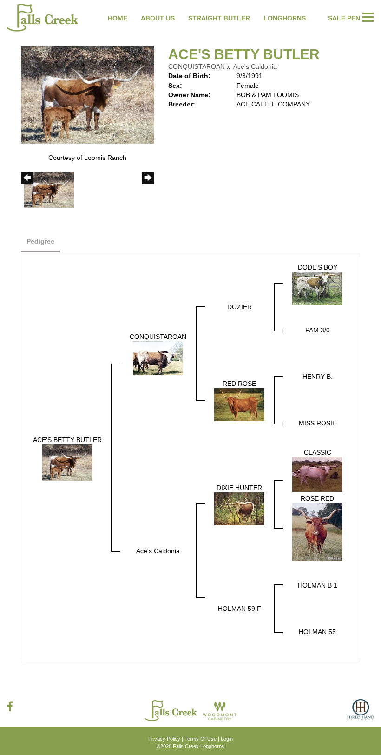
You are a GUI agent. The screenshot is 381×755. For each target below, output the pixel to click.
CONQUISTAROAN (196, 66)
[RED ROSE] (239, 404)
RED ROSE (239, 383)
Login (227, 739)
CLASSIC (317, 452)
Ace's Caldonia (255, 66)
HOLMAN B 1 (317, 585)
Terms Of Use (200, 739)
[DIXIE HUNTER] (239, 508)
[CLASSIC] (317, 473)
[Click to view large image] (87, 94)
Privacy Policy (164, 739)
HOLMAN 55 (317, 632)
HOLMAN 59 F (239, 608)
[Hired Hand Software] (360, 713)
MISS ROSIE (317, 423)
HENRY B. (317, 376)
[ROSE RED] (317, 531)
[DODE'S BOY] (317, 287)
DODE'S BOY (317, 267)
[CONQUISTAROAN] (158, 357)
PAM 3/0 (317, 330)
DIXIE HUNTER (239, 487)
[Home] (171, 710)
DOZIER (239, 307)
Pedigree (40, 241)
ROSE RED (317, 498)
